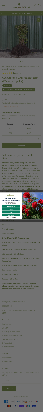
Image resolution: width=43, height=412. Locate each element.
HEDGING (11, 209)
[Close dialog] (42, 194)
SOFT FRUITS (10, 215)
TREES (11, 212)
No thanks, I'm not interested (11, 217)
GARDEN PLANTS (11, 206)
